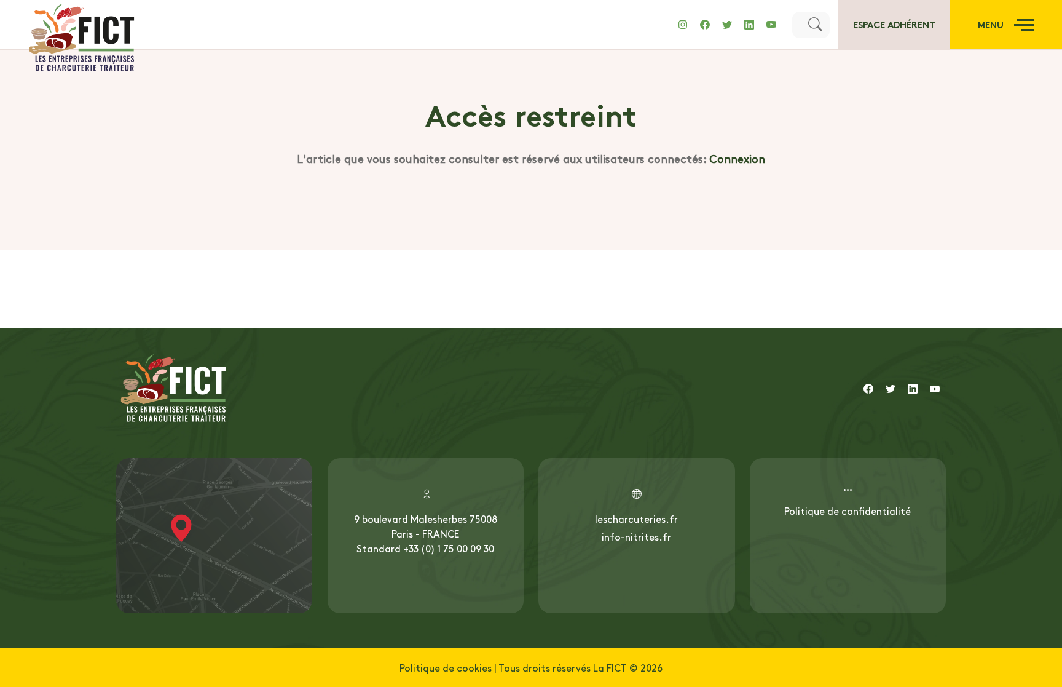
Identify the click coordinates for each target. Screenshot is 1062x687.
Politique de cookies (445, 667)
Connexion (737, 158)
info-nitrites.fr (636, 536)
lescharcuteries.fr (636, 518)
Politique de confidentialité (847, 510)
